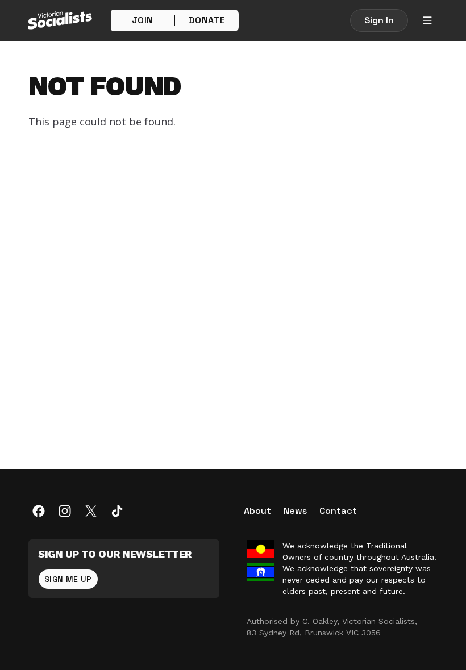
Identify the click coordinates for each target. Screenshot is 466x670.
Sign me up (68, 579)
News (295, 511)
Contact (338, 511)
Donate (207, 20)
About (257, 511)
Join (142, 20)
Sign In (379, 20)
